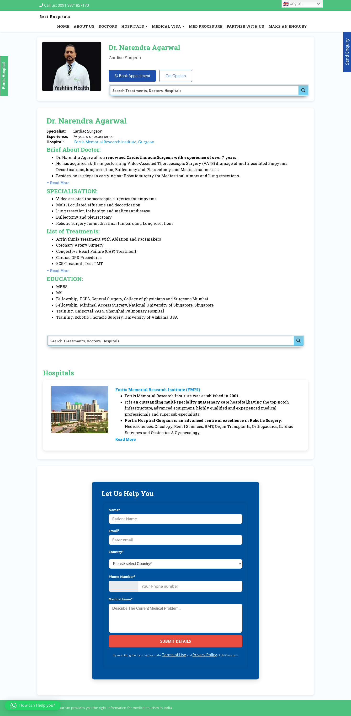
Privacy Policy (204, 654)
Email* (114, 530)
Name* (114, 510)
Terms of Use (174, 654)
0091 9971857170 (75, 5)
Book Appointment (134, 76)
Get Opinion (175, 76)
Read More (59, 183)
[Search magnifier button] (303, 90)
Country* (116, 551)
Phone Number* (122, 576)
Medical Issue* (120, 599)
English (296, 3)
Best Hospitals (54, 16)
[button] (33, 705)
